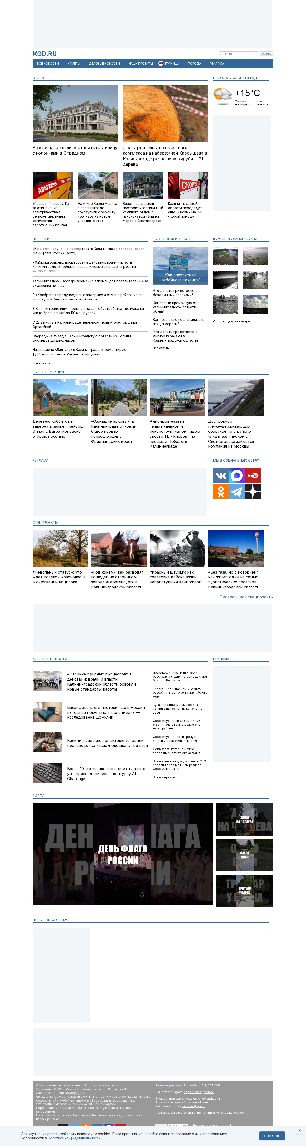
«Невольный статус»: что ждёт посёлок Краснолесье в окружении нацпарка (59, 577)
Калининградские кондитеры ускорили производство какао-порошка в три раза (107, 743)
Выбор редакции (48, 372)
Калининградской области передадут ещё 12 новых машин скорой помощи (185, 210)
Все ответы (161, 348)
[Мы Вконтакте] (221, 482)
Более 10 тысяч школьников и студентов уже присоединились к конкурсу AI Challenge (107, 773)
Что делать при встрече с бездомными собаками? (175, 292)
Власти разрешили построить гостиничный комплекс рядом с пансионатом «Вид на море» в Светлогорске (143, 212)
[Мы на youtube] (253, 482)
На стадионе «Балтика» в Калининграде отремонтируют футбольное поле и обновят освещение (80, 352)
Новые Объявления (50, 920)
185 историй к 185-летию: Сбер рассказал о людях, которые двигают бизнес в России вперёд (180, 676)
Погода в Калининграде (236, 78)
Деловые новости (50, 659)
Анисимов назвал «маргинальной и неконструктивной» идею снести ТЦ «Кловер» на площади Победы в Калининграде (175, 433)
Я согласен (272, 1136)
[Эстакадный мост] (225, 264)
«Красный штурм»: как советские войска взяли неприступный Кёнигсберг (175, 577)
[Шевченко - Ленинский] (255, 288)
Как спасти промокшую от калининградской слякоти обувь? (175, 307)
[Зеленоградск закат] (255, 264)
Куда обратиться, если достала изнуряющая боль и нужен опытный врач (178, 708)
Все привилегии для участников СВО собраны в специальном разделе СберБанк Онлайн (179, 764)
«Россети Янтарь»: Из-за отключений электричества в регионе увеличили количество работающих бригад (52, 214)
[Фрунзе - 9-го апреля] (225, 313)
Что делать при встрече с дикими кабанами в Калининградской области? (176, 336)
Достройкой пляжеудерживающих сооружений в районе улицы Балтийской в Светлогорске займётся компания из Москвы (231, 433)
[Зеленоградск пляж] (225, 288)
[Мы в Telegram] (237, 498)
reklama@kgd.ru (193, 1106)
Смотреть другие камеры (231, 321)
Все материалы (164, 777)
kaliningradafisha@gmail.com (187, 1102)
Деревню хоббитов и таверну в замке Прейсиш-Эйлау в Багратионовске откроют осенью (59, 428)
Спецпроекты (45, 522)
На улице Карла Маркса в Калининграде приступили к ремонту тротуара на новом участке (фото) (97, 212)
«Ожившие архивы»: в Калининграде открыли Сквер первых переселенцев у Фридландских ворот (113, 431)
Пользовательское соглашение (178, 1112)
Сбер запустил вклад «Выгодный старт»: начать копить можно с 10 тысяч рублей (176, 724)
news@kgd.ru (210, 1098)
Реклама (221, 659)
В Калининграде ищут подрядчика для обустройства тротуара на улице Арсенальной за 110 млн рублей (88, 310)
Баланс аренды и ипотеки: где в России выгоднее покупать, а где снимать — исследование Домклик (106, 712)
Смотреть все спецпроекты (246, 596)
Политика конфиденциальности (224, 1112)
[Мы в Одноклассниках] (221, 498)
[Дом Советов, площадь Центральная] (255, 313)
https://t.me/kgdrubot (199, 1092)
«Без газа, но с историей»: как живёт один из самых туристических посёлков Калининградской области (233, 579)
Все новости (41, 363)
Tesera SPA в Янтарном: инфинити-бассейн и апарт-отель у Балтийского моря (180, 692)
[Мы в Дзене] (253, 498)
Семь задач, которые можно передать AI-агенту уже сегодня (176, 751)
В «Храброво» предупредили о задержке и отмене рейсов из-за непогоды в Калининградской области (87, 297)
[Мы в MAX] (237, 482)
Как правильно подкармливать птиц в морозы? (178, 321)
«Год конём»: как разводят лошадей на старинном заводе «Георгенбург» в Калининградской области (117, 579)
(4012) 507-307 (210, 1085)
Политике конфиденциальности (74, 1138)
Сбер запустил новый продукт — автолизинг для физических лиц (176, 738)
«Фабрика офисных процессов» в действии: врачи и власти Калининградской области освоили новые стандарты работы (84, 264)
